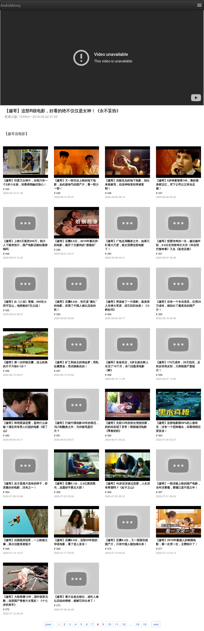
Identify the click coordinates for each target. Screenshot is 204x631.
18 (137, 624)
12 (124, 624)
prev (48, 624)
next (156, 624)
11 (116, 624)
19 (144, 624)
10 (109, 624)
